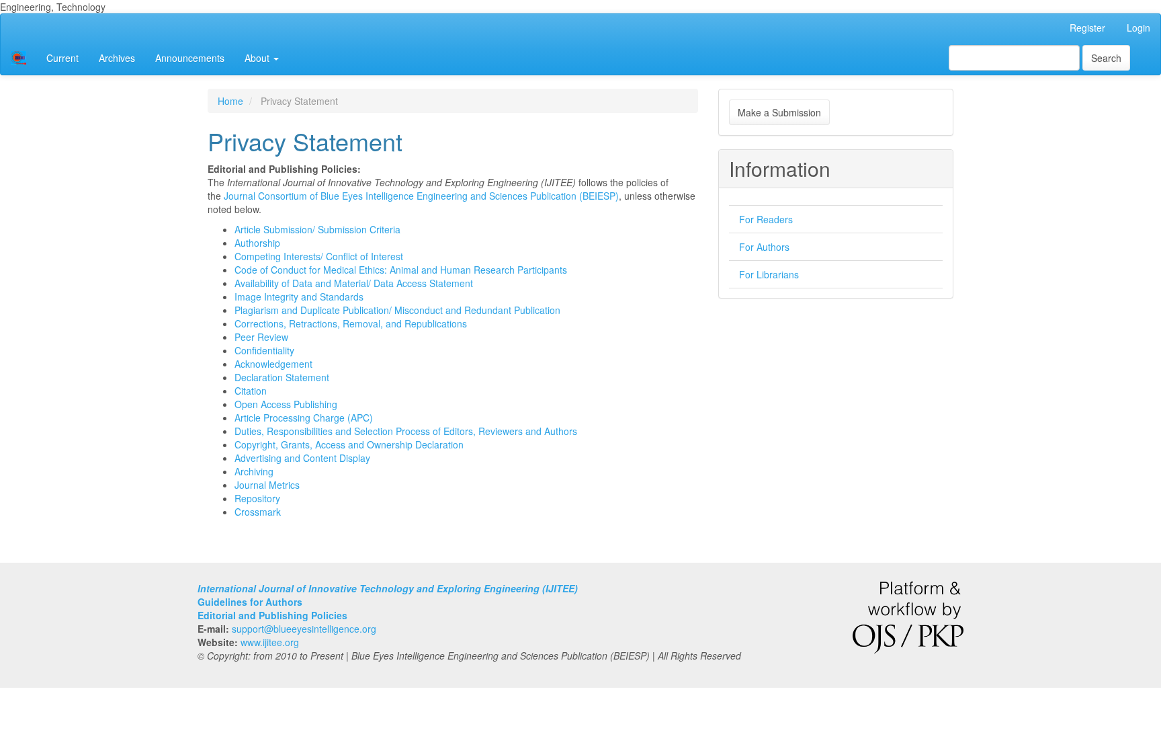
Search (1106, 58)
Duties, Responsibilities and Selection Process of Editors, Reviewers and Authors (405, 431)
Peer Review (261, 337)
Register (1087, 27)
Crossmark (257, 511)
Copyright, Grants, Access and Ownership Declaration (349, 444)
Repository (257, 498)
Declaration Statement (281, 377)
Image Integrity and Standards (298, 296)
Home (230, 101)
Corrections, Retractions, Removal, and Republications (350, 323)
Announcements (189, 58)
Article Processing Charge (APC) (303, 417)
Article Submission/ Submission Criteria (317, 229)
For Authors (764, 246)
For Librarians (769, 274)
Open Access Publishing (285, 404)
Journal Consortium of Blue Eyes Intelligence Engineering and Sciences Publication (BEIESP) (421, 195)
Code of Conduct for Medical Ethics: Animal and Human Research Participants (400, 269)
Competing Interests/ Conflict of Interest (318, 256)
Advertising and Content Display (302, 458)
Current (62, 58)
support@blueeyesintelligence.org (304, 628)
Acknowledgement (273, 363)
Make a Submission (779, 112)
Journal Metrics (267, 484)
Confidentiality (264, 350)
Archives (117, 58)
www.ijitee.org (270, 642)
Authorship (257, 242)
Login (1138, 27)
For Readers (766, 219)
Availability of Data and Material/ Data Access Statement (353, 283)
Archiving (253, 471)
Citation (250, 390)
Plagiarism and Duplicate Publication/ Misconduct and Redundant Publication (397, 310)
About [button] (258, 58)
